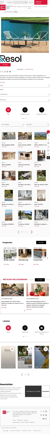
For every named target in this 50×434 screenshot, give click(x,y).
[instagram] (43, 411)
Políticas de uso (37, 430)
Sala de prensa (29, 7)
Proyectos (24, 6)
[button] (25, 85)
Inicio (5, 11)
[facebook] (48, 135)
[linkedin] (48, 139)
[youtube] (43, 418)
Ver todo (41, 242)
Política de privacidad (15, 430)
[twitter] (48, 146)
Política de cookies (26, 430)
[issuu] (43, 415)
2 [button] (23, 232)
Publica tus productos (39, 2)
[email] (48, 154)
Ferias (36, 6)
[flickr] (46, 415)
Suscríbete (45, 391)
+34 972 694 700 (29, 69)
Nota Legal (5, 430)
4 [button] (28, 232)
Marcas (14, 6)
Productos (19, 6)
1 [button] (21, 232)
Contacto (9, 2)
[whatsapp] (48, 150)
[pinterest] (48, 143)
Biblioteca (44, 6)
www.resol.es (20, 69)
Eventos (40, 6)
